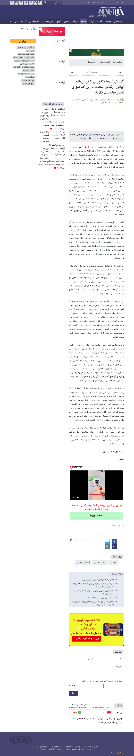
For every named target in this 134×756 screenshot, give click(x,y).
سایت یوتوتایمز (28, 70)
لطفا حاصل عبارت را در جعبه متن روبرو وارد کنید (103, 681)
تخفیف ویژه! (96, 516)
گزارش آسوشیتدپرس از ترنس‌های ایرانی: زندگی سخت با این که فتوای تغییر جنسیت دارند (98, 87)
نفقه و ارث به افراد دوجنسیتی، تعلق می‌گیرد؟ (98, 579)
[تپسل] (70, 50)
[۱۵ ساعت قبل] (58, 113)
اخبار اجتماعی (104, 62)
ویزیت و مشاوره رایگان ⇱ (86, 639)
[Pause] (73, 497)
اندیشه (23, 21)
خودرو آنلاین (34, 21)
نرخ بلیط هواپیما (27, 80)
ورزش (66, 21)
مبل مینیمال (29, 57)
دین (16, 21)
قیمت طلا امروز (27, 67)
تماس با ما (101, 3)
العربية (116, 3)
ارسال (73, 693)
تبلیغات (88, 3)
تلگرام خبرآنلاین (35, 3)
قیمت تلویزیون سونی (25, 54)
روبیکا (12, 3)
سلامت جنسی (100, 562)
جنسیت (113, 562)
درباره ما (94, 3)
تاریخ (59, 21)
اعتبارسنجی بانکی (27, 64)
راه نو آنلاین (21, 47)
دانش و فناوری (48, 21)
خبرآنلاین (106, 12)
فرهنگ (91, 21)
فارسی (121, 3)
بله (16, 3)
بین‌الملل (74, 21)
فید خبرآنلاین (40, 3)
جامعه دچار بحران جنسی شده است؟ (101, 597)
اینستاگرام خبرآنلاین (31, 3)
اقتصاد (99, 21)
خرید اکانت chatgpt (26, 73)
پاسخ (75, 712)
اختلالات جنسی (83, 562)
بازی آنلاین (30, 50)
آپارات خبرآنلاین (21, 3)
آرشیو (82, 3)
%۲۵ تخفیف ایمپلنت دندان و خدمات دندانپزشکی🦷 (86, 624)
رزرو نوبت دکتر (28, 83)
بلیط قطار (16, 67)
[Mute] (78, 497)
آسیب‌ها (91, 62)
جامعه (83, 21)
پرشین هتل (18, 57)
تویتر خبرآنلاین (26, 3)
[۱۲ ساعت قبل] (58, 135)
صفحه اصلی (118, 21)
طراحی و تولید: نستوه (110, 753)
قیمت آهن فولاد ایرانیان (24, 60)
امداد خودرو (29, 77)
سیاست (108, 21)
